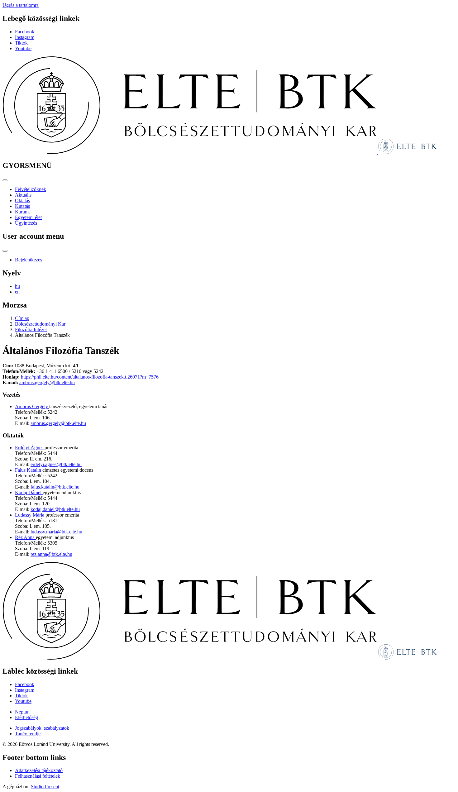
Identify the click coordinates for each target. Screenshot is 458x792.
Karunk (22, 211)
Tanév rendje (28, 733)
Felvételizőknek (30, 189)
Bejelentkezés (28, 259)
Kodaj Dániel (29, 492)
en (17, 291)
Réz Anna (25, 537)
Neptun (22, 711)
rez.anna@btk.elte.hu (51, 554)
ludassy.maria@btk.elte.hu (56, 531)
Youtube (23, 48)
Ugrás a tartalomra (20, 5)
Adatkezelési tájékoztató (39, 770)
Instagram (24, 37)
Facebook (24, 31)
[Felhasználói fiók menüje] (4, 251)
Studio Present (45, 786)
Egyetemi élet (28, 217)
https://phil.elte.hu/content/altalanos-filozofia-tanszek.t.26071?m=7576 (90, 376)
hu (17, 286)
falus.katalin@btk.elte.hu (55, 486)
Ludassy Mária (30, 515)
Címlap (22, 318)
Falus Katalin (28, 470)
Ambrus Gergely (32, 406)
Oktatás (22, 200)
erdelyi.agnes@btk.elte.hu (56, 464)
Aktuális (23, 195)
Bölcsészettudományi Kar (40, 324)
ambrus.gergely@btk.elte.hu (47, 382)
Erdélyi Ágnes (30, 447)
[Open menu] (4, 180)
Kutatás (22, 206)
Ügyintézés (26, 223)
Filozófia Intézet (31, 329)
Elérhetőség (26, 717)
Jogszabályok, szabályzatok (42, 728)
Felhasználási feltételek (37, 776)
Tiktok (21, 42)
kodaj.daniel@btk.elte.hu (55, 509)
